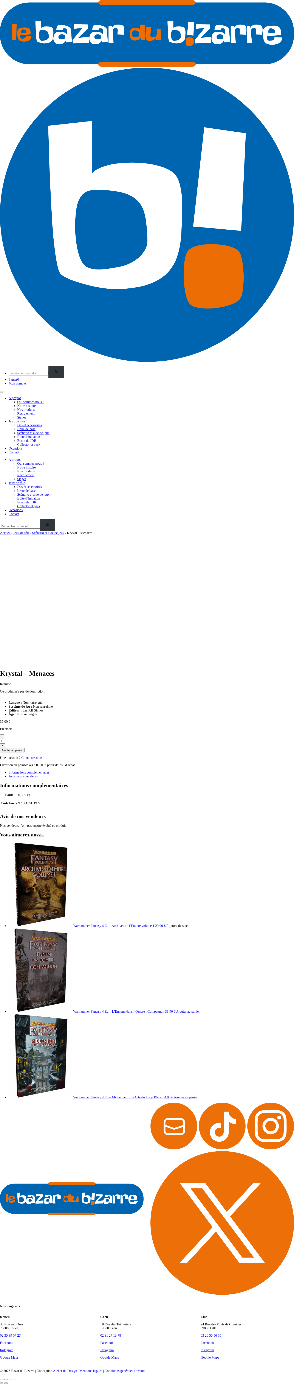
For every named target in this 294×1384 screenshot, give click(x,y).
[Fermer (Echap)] (14, 1379)
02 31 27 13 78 (110, 1335)
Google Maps (9, 1357)
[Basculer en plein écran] (6, 1379)
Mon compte (17, 383)
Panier (14, 379)
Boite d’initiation (28, 437)
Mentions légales (90, 1371)
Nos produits (26, 409)
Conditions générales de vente (125, 1371)
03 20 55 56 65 (211, 1335)
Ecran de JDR (26, 440)
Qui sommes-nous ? (30, 402)
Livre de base (26, 429)
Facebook (6, 1343)
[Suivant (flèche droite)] (6, 1383)
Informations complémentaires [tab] (29, 772)
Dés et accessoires (29, 425)
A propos (15, 398)
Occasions (16, 448)
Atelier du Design (65, 1371)
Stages (21, 417)
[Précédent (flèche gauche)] (1, 1383)
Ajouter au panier (12, 750)
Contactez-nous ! (32, 758)
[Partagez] (10, 1379)
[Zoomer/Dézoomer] (1, 1379)
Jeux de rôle (17, 421)
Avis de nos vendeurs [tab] (23, 776)
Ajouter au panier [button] (188, 1011)
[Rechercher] (56, 372)
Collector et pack (28, 444)
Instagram (6, 1350)
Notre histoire (26, 406)
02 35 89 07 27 (10, 1335)
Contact (14, 452)
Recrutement (25, 413)
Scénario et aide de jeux (33, 433)
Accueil (5, 533)
